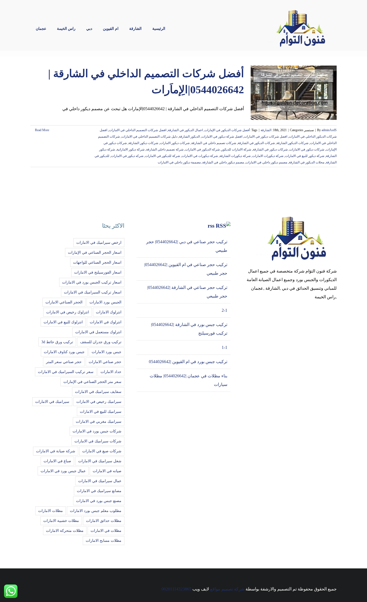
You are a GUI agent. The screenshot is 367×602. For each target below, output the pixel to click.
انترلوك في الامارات (105, 322)
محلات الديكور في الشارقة (306, 162)
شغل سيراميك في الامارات (99, 461)
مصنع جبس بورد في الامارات (98, 501)
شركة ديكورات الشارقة (235, 156)
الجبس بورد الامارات (105, 302)
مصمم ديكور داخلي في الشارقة (223, 162)
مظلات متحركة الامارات (65, 530)
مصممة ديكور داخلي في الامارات (179, 162)
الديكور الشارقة (189, 136)
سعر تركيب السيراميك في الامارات (65, 372)
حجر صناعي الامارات (105, 362)
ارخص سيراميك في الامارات (98, 242)
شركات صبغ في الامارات (101, 451)
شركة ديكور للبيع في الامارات (304, 156)
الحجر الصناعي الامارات (63, 302)
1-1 (224, 347)
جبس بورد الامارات (106, 352)
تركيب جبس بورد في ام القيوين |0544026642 (188, 361)
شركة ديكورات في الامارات (200, 156)
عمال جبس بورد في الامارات (63, 471)
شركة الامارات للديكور (236, 149)
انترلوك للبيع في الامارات (63, 322)
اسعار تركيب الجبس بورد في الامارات (91, 282)
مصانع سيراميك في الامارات (99, 491)
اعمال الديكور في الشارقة (185, 130)
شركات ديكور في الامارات (306, 149)
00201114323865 (176, 589)
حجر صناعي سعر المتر (64, 362)
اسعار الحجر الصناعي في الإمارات (94, 252)
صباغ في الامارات (57, 461)
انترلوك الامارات (108, 312)
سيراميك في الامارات (52, 401)
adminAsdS (329, 130)
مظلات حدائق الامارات (103, 520)
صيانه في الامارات (107, 471)
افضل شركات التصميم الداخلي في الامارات (137, 130)
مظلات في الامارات (106, 530)
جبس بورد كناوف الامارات (64, 352)
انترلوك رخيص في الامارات (67, 312)
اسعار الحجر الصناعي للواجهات (97, 262)
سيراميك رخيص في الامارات (98, 401)
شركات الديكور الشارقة (292, 143)
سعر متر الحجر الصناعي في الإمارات (92, 381)
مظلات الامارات (50, 510)
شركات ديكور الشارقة (143, 143)
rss (211, 226)
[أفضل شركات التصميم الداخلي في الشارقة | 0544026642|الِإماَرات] (294, 93)
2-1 (224, 310)
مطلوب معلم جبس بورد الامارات (95, 510)
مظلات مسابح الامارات (103, 540)
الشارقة (266, 130)
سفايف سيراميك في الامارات (98, 391)
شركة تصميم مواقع (227, 589)
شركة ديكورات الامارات (267, 156)
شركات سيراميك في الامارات (97, 441)
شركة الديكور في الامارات (202, 149)
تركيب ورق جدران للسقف (100, 342)
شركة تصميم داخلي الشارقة (165, 149)
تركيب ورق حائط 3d (57, 342)
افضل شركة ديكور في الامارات (222, 136)
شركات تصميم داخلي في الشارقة (213, 143)
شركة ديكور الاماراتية (131, 149)
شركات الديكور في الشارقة (256, 143)
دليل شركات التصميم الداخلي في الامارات (149, 136)
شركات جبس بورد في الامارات (97, 431)
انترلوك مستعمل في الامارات (98, 332)
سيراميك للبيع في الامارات (100, 411)
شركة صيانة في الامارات (55, 451)
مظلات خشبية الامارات (61, 520)
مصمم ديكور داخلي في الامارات (266, 162)
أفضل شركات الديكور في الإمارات (227, 130)
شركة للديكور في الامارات (162, 156)
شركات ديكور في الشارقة (270, 149)
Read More (41, 130)
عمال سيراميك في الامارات (99, 481)
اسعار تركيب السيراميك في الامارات (92, 292)
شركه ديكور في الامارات (127, 156)
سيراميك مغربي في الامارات (98, 421)
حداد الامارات (110, 372)
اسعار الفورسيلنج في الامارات (97, 272)
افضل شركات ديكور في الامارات (265, 136)
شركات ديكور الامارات (175, 143)
